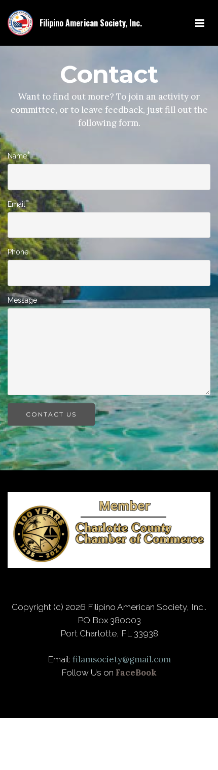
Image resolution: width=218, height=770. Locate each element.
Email (16, 203)
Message (22, 300)
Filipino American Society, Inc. (91, 23)
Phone (18, 252)
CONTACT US (51, 414)
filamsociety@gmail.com (121, 659)
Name (17, 155)
